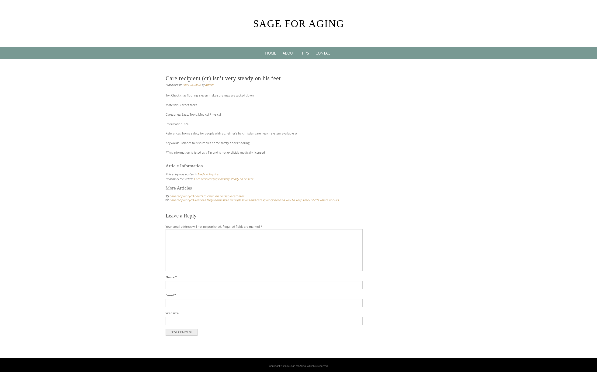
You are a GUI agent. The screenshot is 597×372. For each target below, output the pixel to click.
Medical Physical (208, 174)
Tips (305, 53)
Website (172, 313)
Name (171, 277)
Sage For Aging (298, 23)
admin (209, 84)
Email (171, 295)
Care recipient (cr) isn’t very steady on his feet (223, 179)
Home (270, 53)
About (289, 53)
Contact (324, 53)
